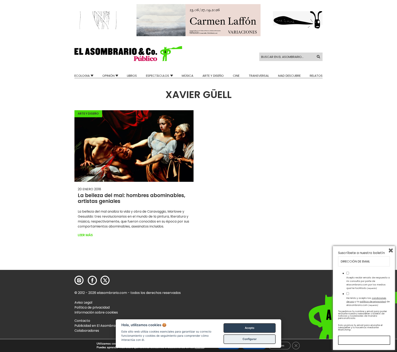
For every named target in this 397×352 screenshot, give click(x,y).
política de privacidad (373, 301)
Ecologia (82, 75)
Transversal (259, 75)
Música (187, 75)
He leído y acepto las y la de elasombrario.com (368, 301)
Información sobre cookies (96, 312)
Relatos (316, 75)
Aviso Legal (83, 302)
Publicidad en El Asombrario (97, 325)
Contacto (82, 320)
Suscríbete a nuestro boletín (361, 253)
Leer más (85, 235)
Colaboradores (86, 330)
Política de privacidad (92, 307)
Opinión (108, 75)
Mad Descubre (289, 75)
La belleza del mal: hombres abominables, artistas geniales (131, 198)
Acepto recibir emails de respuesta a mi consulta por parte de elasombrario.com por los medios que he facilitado (368, 283)
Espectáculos (157, 75)
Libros (132, 75)
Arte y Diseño (213, 75)
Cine (236, 75)
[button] (128, 53)
